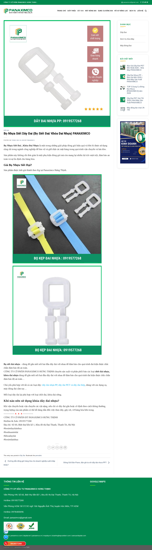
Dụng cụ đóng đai (105, 11)
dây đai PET (64, 385)
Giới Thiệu (71, 11)
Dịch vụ (133, 11)
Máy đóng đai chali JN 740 (135, 109)
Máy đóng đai (91, 11)
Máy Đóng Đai (126, 46)
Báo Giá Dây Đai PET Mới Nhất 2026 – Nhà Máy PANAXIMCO (135, 68)
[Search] (146, 11)
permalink (38, 455)
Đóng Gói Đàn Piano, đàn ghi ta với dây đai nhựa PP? (85, 462)
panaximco (31, 140)
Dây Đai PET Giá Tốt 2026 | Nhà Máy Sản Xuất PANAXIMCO (135, 100)
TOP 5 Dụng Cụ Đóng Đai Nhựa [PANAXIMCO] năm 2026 (135, 90)
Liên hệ (140, 11)
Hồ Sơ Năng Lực (121, 11)
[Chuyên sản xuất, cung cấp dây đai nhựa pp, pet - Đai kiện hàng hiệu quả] (18, 11)
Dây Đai (80, 11)
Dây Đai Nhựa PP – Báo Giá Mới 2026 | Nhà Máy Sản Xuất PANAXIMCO (135, 78)
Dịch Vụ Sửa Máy (127, 39)
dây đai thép (79, 385)
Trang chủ (61, 11)
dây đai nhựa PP (49, 385)
